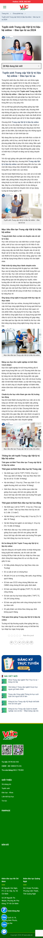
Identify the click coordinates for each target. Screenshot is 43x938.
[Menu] (3, 7)
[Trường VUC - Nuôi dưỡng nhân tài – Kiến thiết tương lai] (24, 7)
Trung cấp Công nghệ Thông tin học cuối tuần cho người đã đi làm (23, 695)
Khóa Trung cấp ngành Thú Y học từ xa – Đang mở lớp (23, 681)
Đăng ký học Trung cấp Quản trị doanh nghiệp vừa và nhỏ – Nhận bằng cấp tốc (23, 710)
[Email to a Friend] (23, 642)
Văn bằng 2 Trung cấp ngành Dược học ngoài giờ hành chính (23, 688)
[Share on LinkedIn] (31, 642)
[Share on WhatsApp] (11, 642)
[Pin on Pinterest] (27, 642)
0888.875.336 (16, 766)
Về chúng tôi (6, 784)
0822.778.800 (18, 770)
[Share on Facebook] (15, 642)
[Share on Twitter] (19, 642)
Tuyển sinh (6, 788)
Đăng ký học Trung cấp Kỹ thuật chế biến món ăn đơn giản (23, 703)
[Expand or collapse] (38, 66)
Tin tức (4, 801)
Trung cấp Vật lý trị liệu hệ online (25, 122)
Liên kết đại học (8, 797)
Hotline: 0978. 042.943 (21, 2)
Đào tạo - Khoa (7, 793)
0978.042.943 (13, 762)
